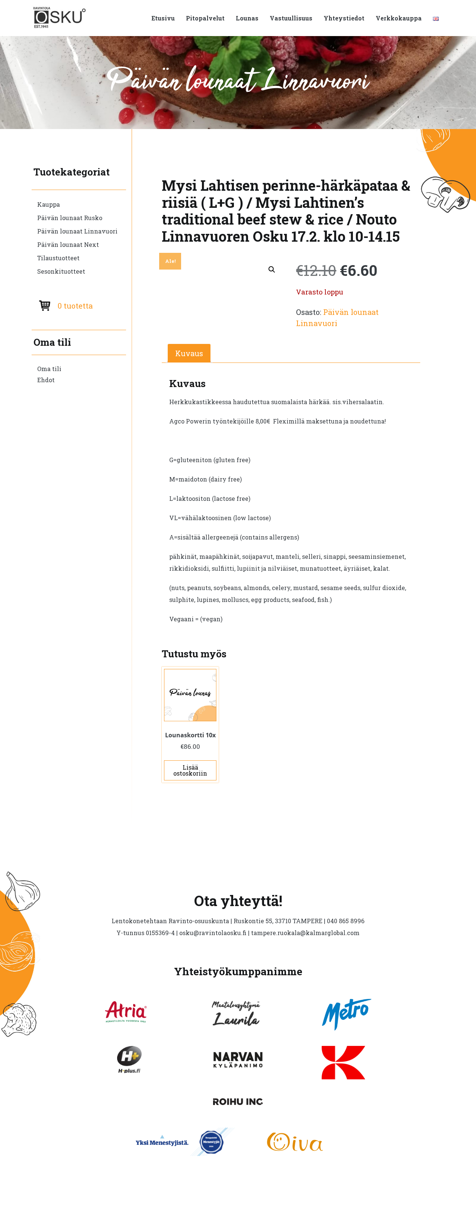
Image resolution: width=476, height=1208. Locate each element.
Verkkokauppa (399, 18)
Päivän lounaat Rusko (69, 218)
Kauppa (48, 204)
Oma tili (49, 369)
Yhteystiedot (344, 18)
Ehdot (46, 380)
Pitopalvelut (205, 18)
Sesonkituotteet (61, 271)
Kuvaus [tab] (189, 353)
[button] (272, 269)
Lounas (247, 18)
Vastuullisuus (291, 18)
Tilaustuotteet (58, 258)
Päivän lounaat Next (68, 244)
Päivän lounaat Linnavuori (77, 231)
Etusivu (163, 18)
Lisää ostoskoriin (190, 770)
